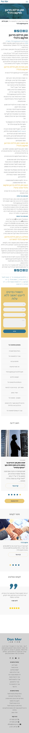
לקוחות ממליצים (14, 670)
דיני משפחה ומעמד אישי (14, 282)
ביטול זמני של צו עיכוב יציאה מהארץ (14, 698)
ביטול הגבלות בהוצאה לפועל (14, 694)
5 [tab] (9, 494)
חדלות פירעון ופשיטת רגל (18, 277)
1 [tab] (20, 494)
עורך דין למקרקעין (14, 682)
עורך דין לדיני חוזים (14, 672)
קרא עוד (15, 486)
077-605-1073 (14, 719)
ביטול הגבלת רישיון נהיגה (14, 696)
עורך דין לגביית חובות (14, 677)
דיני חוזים (19, 284)
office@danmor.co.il (14, 724)
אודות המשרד (14, 667)
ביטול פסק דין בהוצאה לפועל (14, 706)
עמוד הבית (25, 21)
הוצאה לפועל (21, 131)
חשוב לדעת (14, 665)
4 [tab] (11, 494)
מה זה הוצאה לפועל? (14, 703)
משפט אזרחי (13, 279)
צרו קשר (14, 687)
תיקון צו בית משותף (14, 701)
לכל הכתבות (14, 501)
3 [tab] (14, 494)
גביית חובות (22, 279)
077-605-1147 (14, 722)
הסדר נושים (14, 712)
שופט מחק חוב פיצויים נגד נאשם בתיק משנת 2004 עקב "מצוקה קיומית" (15, 465)
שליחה (14, 331)
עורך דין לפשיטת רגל (15, 21)
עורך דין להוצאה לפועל (14, 679)
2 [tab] (17, 494)
